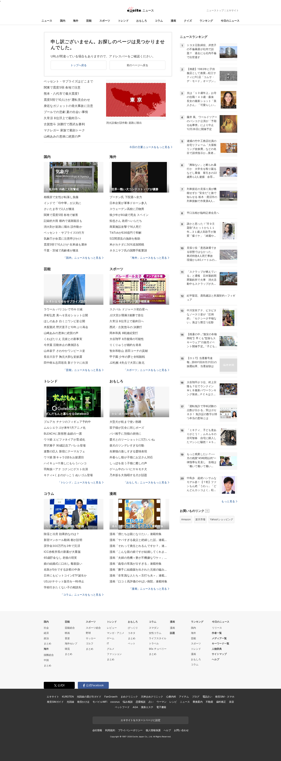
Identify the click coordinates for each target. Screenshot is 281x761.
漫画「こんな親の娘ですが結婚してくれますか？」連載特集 (139, 552)
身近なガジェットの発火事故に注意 (68, 106)
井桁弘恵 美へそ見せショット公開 (66, 315)
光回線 (70, 701)
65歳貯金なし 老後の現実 (60, 557)
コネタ (131, 632)
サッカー (91, 638)
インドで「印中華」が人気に (62, 203)
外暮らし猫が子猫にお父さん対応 (131, 457)
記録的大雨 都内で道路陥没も (63, 221)
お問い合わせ (181, 730)
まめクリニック (129, 696)
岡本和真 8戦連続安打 (124, 333)
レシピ (173, 701)
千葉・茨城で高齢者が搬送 (61, 250)
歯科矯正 (221, 701)
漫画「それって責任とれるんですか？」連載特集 (139, 546)
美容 (231, 701)
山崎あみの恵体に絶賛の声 (62, 136)
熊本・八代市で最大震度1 (61, 93)
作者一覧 (217, 632)
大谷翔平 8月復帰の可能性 (127, 339)
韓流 (67, 648)
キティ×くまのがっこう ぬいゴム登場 (68, 475)
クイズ (188, 20)
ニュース (46, 20)
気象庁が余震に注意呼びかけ (62, 238)
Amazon (186, 519)
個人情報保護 (153, 730)
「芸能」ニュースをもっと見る (82, 370)
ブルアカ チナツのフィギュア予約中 (67, 422)
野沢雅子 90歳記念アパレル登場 (65, 445)
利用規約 (110, 730)
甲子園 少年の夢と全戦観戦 (127, 357)
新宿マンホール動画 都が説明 (63, 540)
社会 (46, 627)
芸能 (89, 20)
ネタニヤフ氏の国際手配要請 (128, 250)
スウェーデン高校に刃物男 (127, 209)
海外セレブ (71, 643)
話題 (172, 632)
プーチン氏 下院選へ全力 (126, 197)
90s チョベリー (157, 648)
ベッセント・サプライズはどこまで (68, 81)
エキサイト (232, 10)
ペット (131, 643)
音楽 (67, 638)
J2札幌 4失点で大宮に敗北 (127, 362)
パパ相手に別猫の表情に (125, 433)
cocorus (115, 701)
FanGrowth (111, 696)
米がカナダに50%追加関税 (127, 244)
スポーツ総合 (93, 627)
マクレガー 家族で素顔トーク (64, 130)
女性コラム (155, 632)
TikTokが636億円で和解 (125, 232)
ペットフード (122, 707)
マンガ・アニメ (115, 632)
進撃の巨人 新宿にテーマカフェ (64, 451)
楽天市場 (200, 519)
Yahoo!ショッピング (221, 519)
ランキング (206, 20)
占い (151, 701)
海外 (75, 20)
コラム (159, 20)
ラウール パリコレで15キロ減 (63, 309)
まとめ (47, 643)
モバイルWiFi (100, 701)
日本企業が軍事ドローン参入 (128, 203)
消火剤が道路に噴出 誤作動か (63, 226)
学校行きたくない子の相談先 (62, 587)
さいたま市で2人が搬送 (59, 209)
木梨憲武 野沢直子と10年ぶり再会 (66, 327)
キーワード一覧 (220, 643)
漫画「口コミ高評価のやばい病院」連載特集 (138, 581)
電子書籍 (161, 707)
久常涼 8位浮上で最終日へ (62, 118)
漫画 (173, 20)
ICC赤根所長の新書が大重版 (62, 552)
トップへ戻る (79, 65)
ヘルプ (215, 659)
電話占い (207, 696)
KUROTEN (68, 696)
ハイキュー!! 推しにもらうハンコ (65, 463)
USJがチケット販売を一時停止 (64, 581)
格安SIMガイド (55, 701)
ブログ (195, 696)
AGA (135, 707)
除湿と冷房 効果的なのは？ (61, 534)
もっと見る (228, 501)
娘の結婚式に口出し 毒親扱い (63, 563)
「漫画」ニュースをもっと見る (148, 588)
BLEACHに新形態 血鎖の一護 (63, 433)
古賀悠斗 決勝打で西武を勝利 (64, 124)
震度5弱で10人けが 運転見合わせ (67, 100)
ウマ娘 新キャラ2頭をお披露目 (64, 457)
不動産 (209, 701)
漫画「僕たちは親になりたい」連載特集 (136, 534)
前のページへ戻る (137, 65)
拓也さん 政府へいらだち (126, 221)
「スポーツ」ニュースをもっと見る (145, 370)
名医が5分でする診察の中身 (62, 569)
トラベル (154, 643)
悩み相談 (127, 701)
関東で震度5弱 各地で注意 (62, 87)
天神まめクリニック (152, 696)
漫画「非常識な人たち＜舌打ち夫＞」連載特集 (139, 575)
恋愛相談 (140, 701)
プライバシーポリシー (130, 730)
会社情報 (97, 730)
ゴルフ (89, 643)
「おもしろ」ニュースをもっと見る (145, 482)
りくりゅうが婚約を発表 (125, 345)
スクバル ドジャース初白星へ (129, 309)
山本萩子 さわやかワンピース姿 (64, 351)
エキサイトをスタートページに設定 (140, 720)
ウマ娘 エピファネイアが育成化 (64, 439)
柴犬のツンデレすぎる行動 (127, 445)
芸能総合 (70, 627)
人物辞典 (217, 648)
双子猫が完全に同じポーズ (127, 427)
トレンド (123, 20)
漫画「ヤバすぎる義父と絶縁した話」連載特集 (139, 540)
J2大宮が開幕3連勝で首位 (127, 315)
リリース (217, 627)
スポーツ (104, 20)
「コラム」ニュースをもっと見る (81, 594)
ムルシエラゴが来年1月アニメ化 (65, 427)
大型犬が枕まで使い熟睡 (125, 422)
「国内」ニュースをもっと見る (82, 257)
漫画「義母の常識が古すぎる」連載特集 (136, 563)
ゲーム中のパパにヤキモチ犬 (128, 469)
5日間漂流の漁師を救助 (125, 238)
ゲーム (110, 638)
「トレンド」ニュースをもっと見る (79, 482)
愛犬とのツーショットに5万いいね (132, 439)
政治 (46, 638)
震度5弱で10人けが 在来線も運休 (65, 244)
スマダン (154, 627)
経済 (46, 632)
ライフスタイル (157, 638)
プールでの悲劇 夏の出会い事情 (66, 112)
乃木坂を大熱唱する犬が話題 (128, 475)
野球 (88, 632)
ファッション (114, 653)
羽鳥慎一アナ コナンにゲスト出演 (66, 469)
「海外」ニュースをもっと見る (148, 257)
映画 (67, 632)
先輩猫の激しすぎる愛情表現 (128, 451)
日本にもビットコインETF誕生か (65, 575)
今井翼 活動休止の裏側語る (61, 345)
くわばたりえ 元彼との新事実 (63, 339)
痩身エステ (147, 707)
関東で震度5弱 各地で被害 (61, 215)
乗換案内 (197, 701)
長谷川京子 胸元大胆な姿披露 (63, 357)
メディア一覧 (219, 638)
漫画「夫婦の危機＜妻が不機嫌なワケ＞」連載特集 (139, 557)
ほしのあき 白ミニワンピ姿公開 (64, 321)
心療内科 (171, 696)
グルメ (110, 648)
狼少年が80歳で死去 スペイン (129, 215)
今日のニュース (230, 20)
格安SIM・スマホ (224, 696)
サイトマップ (219, 653)
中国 (46, 660)
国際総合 (49, 654)
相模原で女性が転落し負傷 (61, 197)
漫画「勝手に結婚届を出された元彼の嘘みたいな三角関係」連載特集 (139, 569)
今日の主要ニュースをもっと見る (149, 147)
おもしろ (141, 20)
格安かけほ (83, 701)
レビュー (112, 627)
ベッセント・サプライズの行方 (64, 232)
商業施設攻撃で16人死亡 (125, 226)
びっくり (133, 627)
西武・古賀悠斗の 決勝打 (126, 327)
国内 (62, 20)
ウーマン (161, 701)
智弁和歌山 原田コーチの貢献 (129, 351)
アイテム (184, 696)
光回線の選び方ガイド (89, 696)
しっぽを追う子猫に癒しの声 (128, 463)
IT (108, 643)
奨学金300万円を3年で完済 (62, 546)
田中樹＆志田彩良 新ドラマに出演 (66, 362)
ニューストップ (215, 10)
